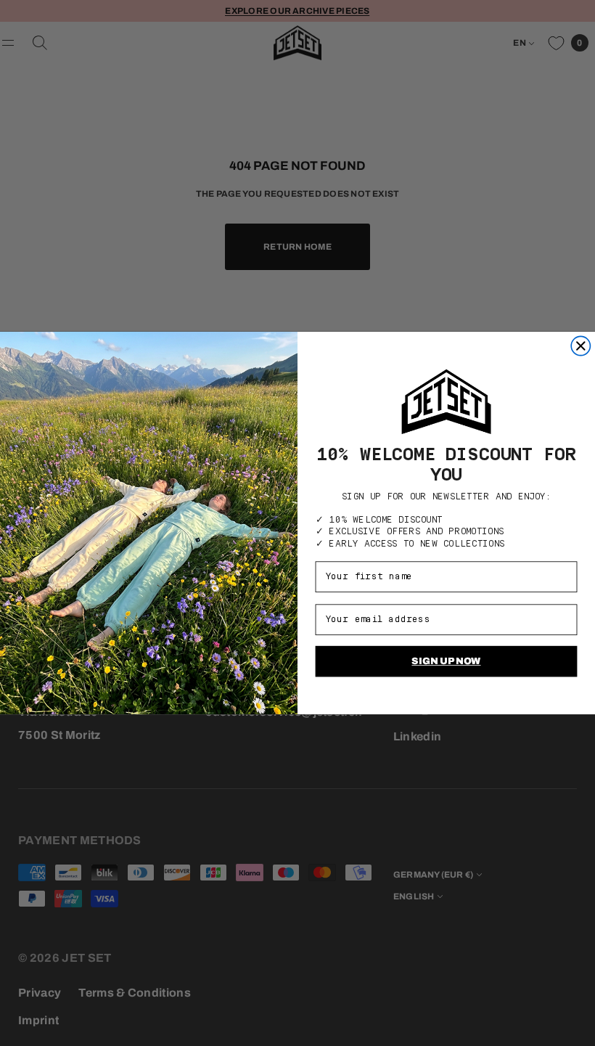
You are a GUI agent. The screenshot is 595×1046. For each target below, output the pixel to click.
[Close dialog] (580, 345)
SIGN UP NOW (445, 660)
